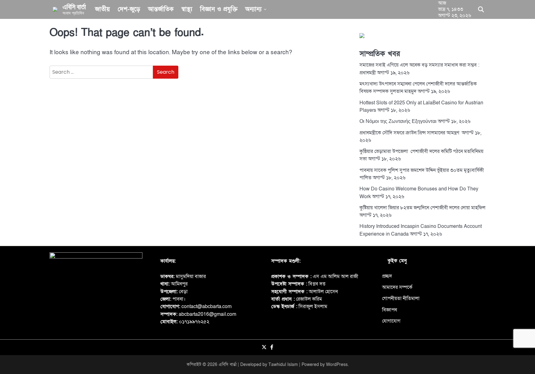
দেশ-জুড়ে (129, 9)
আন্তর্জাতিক (161, 9)
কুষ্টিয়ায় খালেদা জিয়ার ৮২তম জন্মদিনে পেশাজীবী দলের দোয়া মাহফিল (422, 207)
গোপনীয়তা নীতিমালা (401, 298)
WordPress (337, 364)
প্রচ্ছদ (387, 276)
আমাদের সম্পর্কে (397, 287)
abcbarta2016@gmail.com (207, 314)
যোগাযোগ (391, 321)
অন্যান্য (253, 9)
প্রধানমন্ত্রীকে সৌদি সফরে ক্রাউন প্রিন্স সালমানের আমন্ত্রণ (409, 132)
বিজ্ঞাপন (389, 310)
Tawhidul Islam (283, 364)
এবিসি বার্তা (74, 6)
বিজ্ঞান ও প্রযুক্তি (218, 9)
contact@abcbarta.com (206, 306)
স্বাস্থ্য (186, 9)
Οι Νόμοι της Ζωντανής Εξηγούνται (398, 121)
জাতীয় (102, 9)
